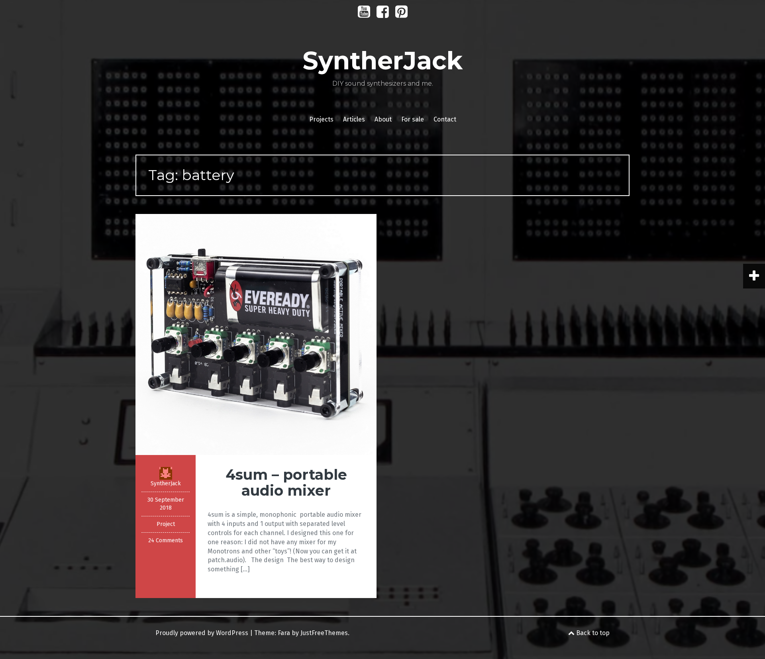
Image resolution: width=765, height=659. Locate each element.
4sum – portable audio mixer (286, 482)
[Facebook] (383, 14)
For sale (412, 119)
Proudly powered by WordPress (201, 633)
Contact (445, 119)
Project (166, 524)
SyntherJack (382, 60)
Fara (284, 633)
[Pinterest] (401, 14)
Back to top (592, 633)
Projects (321, 119)
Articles (354, 119)
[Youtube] (364, 14)
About (383, 119)
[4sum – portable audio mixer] (256, 334)
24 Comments (165, 540)
